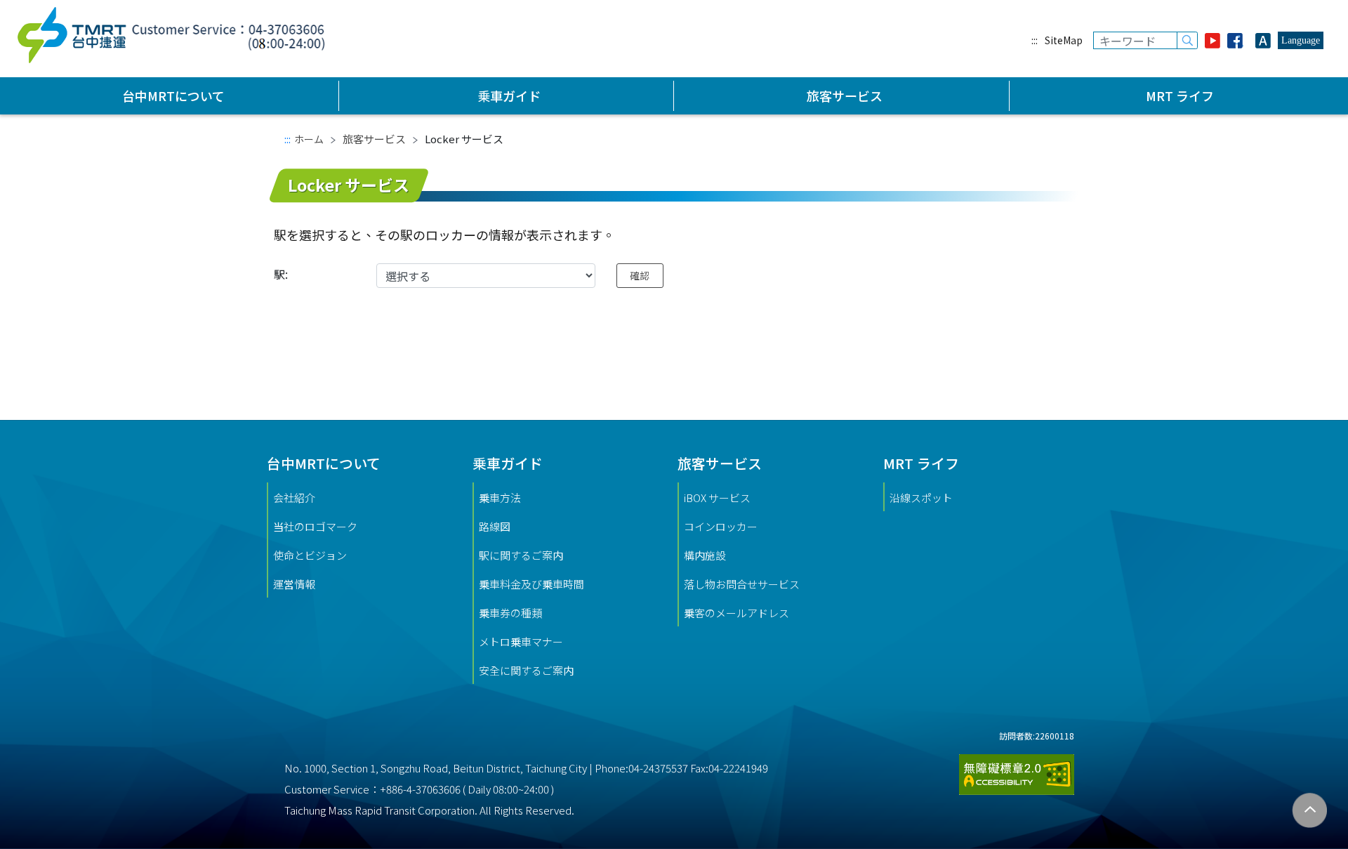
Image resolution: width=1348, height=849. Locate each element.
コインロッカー (721, 526)
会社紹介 (294, 497)
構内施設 (705, 555)
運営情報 (294, 584)
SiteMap (1064, 40)
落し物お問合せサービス (742, 584)
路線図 (494, 526)
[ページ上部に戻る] (1309, 810)
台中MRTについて (173, 95)
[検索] (1187, 40)
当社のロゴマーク (315, 526)
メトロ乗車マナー (521, 641)
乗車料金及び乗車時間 (531, 584)
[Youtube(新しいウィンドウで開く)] (1212, 40)
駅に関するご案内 (521, 555)
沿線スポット (921, 497)
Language (1300, 40)
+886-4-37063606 (420, 789)
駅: (281, 273)
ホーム (309, 139)
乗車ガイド (509, 95)
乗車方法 (500, 497)
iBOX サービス (717, 497)
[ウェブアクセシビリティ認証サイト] (1016, 769)
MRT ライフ (1180, 95)
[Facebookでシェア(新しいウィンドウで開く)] (1237, 40)
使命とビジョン (310, 555)
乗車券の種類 (510, 612)
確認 (639, 275)
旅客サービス (845, 95)
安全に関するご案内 (526, 670)
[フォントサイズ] (1263, 40)
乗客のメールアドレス (736, 612)
